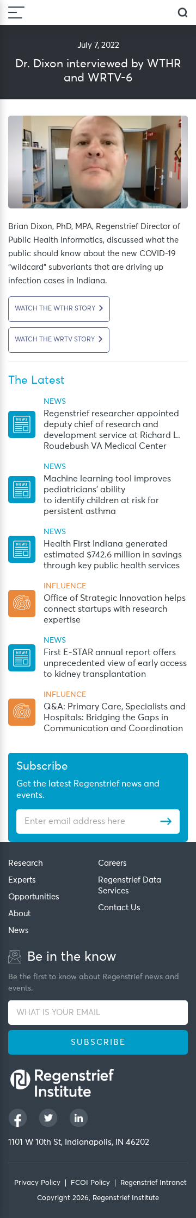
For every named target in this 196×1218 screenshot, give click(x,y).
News (18, 931)
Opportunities (33, 897)
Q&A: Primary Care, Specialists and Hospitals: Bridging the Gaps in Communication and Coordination (115, 717)
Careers (112, 863)
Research (25, 863)
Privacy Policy (37, 1183)
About (19, 914)
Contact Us (119, 908)
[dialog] (182, 13)
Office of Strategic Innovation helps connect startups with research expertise (115, 609)
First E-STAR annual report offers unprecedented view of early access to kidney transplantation (115, 663)
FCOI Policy (90, 1183)
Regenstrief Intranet (153, 1183)
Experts (22, 880)
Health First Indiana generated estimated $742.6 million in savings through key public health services (113, 555)
